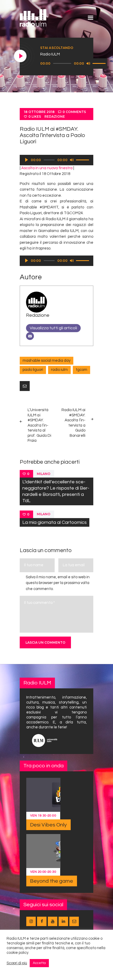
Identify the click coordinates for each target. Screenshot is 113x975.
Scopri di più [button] (17, 963)
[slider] (100, 63)
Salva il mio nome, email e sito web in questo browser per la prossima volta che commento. (58, 583)
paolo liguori (33, 370)
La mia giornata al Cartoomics (54, 522)
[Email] (30, 336)
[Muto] (88, 63)
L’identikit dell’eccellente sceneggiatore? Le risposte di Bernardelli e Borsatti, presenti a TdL (55, 491)
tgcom (81, 370)
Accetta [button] (39, 963)
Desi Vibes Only (48, 824)
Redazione (54, 116)
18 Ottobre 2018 (39, 112)
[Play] (20, 56)
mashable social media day (46, 360)
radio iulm (59, 370)
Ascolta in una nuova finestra (47, 168)
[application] (73, 63)
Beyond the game (51, 881)
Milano (43, 474)
